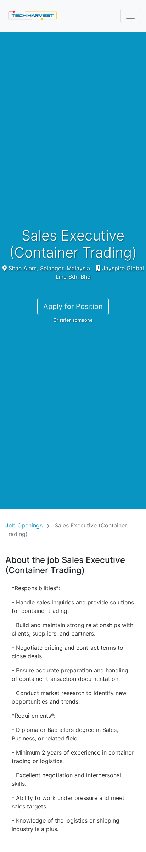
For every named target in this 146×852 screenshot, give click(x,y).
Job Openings (24, 525)
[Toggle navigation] (130, 16)
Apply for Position (73, 306)
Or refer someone (73, 320)
